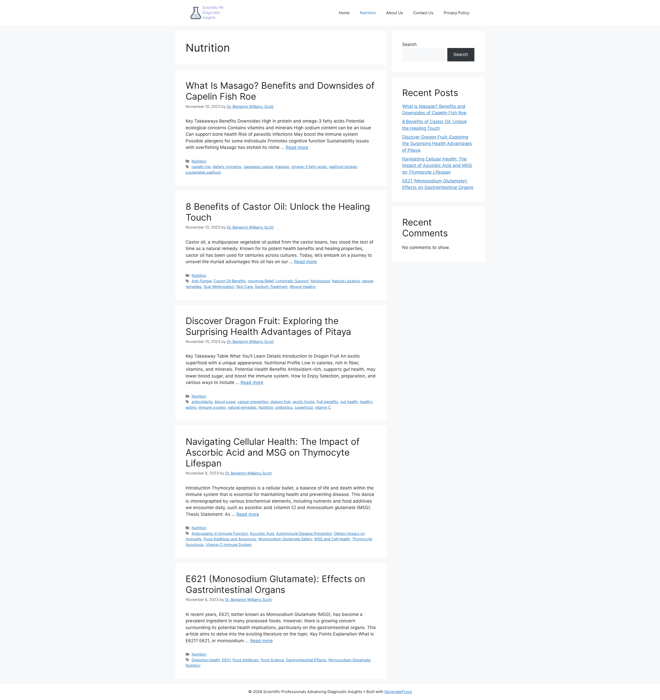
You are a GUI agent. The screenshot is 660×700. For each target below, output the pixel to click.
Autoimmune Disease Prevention (304, 533)
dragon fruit (280, 401)
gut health (349, 401)
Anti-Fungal (201, 281)
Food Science (272, 660)
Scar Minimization (219, 286)
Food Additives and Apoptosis (230, 539)
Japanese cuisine (258, 166)
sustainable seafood (203, 172)
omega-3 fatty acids (309, 166)
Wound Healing (303, 286)
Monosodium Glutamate (349, 660)
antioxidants (202, 401)
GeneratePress (398, 691)
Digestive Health (206, 660)
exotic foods (304, 401)
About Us (394, 12)
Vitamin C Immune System (229, 544)
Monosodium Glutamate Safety (285, 539)
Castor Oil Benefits (229, 281)
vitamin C (323, 407)
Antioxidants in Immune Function (220, 533)
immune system (212, 407)
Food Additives (246, 660)
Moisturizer (320, 281)
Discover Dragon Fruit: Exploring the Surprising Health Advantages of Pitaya (268, 326)
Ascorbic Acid (262, 533)
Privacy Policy (456, 12)
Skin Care (244, 286)
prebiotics (284, 407)
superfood (304, 407)
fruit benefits (327, 401)
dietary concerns (226, 166)
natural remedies (242, 407)
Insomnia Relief (261, 281)
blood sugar (225, 401)
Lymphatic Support (292, 281)
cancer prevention (252, 401)
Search (409, 44)
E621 (226, 660)
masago (282, 166)
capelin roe (201, 166)
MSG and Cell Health (332, 539)
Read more (297, 147)
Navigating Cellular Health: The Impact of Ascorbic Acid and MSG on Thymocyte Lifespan (273, 452)
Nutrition (368, 12)
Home (344, 12)
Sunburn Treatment (271, 286)
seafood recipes (343, 166)
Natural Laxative (346, 281)
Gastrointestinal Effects (306, 660)
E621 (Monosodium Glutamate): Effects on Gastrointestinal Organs (275, 584)
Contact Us (423, 12)
